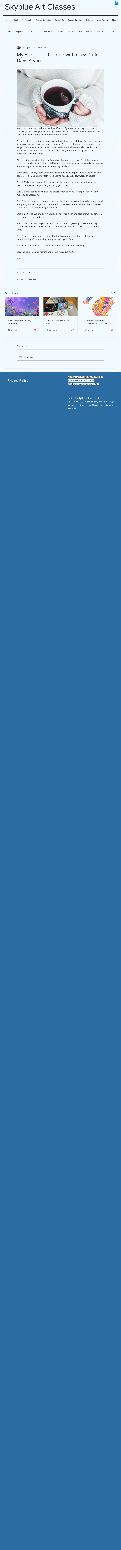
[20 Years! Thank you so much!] (60, 306)
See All (113, 293)
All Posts (8, 31)
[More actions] (102, 47)
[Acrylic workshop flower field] (22, 306)
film (80, 31)
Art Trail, (70, 31)
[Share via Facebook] (18, 272)
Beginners (20, 31)
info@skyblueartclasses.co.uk (86, 398)
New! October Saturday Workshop (19, 322)
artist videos (34, 31)
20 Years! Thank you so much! (57, 322)
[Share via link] (35, 272)
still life (89, 31)
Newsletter (47, 31)
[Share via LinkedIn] (29, 272)
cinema (60, 31)
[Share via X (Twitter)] (24, 272)
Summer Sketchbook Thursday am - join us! (96, 322)
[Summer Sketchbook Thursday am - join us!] (99, 306)
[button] (116, 2)
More (99, 31)
